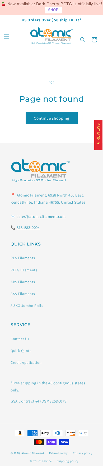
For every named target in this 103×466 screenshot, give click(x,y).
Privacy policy (82, 453)
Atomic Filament (32, 453)
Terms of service (41, 461)
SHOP (53, 10)
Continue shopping (51, 118)
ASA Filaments (23, 293)
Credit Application (26, 362)
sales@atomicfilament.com (41, 216)
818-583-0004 (28, 227)
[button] (6, 36)
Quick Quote (21, 350)
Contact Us (20, 338)
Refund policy (58, 453)
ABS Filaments (23, 281)
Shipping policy (68, 461)
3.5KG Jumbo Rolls (27, 305)
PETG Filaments (24, 270)
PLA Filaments (23, 258)
